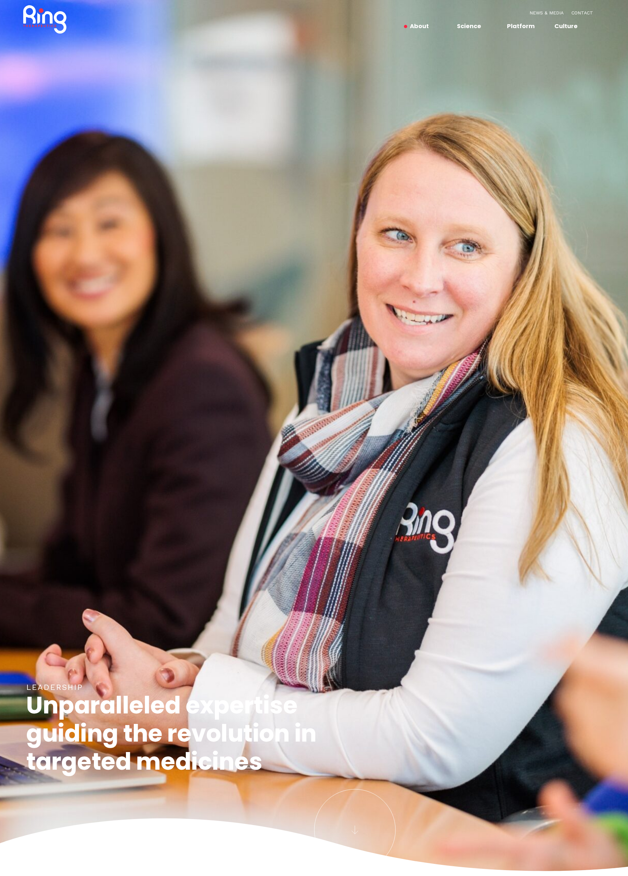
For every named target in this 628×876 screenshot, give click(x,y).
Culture (566, 26)
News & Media (547, 12)
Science (469, 26)
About (419, 26)
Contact (582, 12)
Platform (521, 26)
